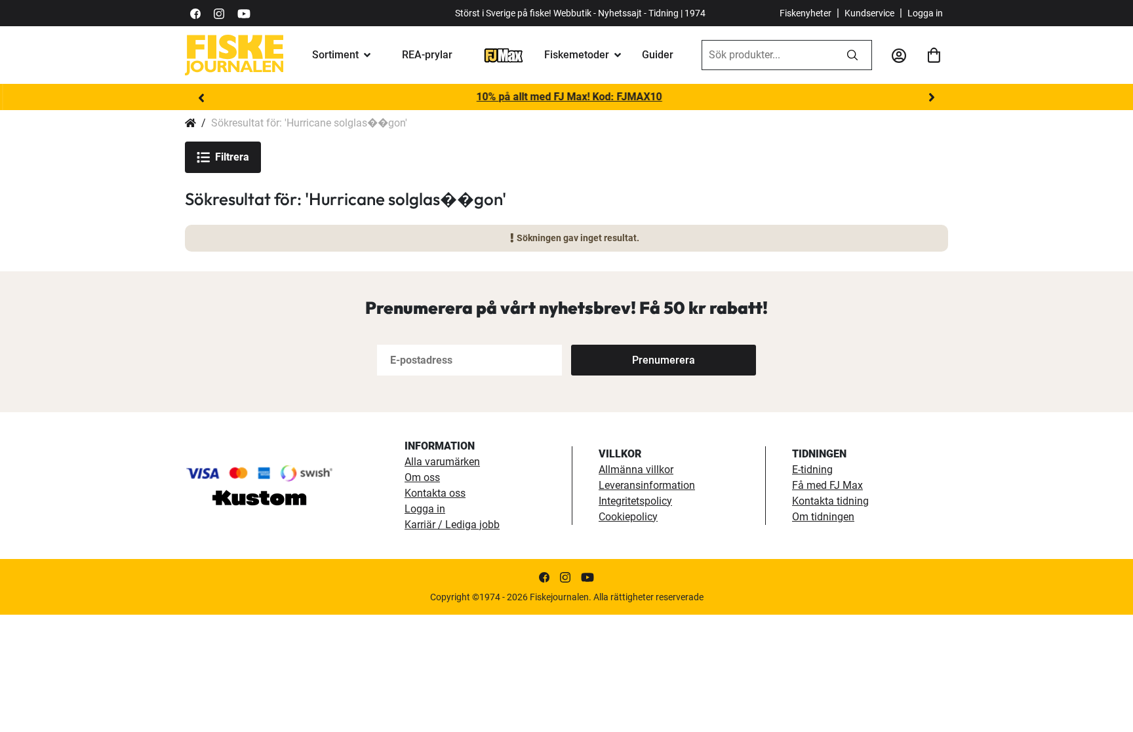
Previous (201, 97)
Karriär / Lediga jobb (452, 524)
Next (931, 97)
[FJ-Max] (503, 54)
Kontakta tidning (830, 501)
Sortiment (335, 54)
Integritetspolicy (635, 501)
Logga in (925, 13)
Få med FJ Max (827, 485)
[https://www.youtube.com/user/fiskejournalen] (243, 13)
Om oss (422, 477)
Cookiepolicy (628, 516)
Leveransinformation (647, 485)
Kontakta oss (435, 493)
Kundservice (869, 13)
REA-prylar (427, 54)
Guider (657, 54)
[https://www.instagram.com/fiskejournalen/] (219, 13)
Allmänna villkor (636, 469)
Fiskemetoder (576, 54)
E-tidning (812, 469)
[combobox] (767, 55)
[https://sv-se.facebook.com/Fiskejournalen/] (195, 13)
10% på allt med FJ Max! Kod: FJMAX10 (567, 96)
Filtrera (232, 157)
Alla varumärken (442, 461)
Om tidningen (823, 516)
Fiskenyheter (805, 13)
